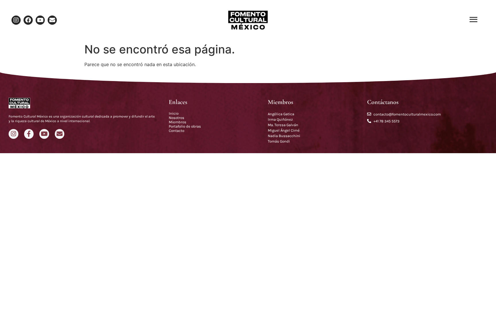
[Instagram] (16, 20)
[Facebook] (28, 20)
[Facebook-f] (29, 134)
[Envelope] (52, 20)
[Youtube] (40, 20)
